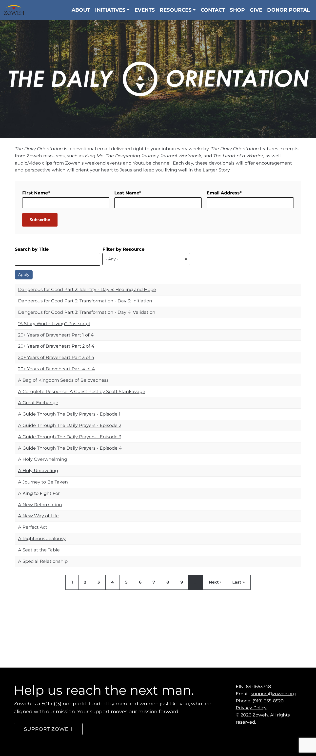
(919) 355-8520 (268, 701)
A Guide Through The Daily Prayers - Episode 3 (69, 436)
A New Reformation (40, 504)
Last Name (126, 193)
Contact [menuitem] (213, 10)
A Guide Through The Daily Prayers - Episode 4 (70, 448)
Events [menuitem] (145, 10)
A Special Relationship (43, 561)
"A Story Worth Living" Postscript (54, 323)
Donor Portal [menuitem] (288, 10)
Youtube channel (152, 163)
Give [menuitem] (256, 10)
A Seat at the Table (39, 549)
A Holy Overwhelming (42, 459)
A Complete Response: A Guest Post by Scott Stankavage (81, 391)
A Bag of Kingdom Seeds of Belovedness (63, 380)
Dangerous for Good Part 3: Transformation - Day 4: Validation (86, 312)
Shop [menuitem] (237, 10)
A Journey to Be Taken (43, 482)
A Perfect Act (32, 527)
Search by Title (32, 249)
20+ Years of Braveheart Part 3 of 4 (56, 357)
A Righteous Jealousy (42, 538)
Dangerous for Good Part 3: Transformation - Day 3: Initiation (85, 301)
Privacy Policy (251, 708)
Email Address (223, 193)
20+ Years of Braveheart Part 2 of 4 (56, 346)
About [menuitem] (81, 10)
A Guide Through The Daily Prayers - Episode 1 (69, 414)
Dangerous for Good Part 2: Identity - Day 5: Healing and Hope (87, 289)
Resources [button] (176, 10)
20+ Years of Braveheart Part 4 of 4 (56, 369)
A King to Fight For (39, 493)
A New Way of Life (38, 516)
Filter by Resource (123, 249)
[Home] (16, 10)
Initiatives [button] (110, 10)
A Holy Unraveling (38, 470)
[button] (48, 729)
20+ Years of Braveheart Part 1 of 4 (56, 334)
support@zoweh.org (273, 693)
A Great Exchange (38, 402)
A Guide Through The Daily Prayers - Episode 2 (69, 425)
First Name (35, 193)
